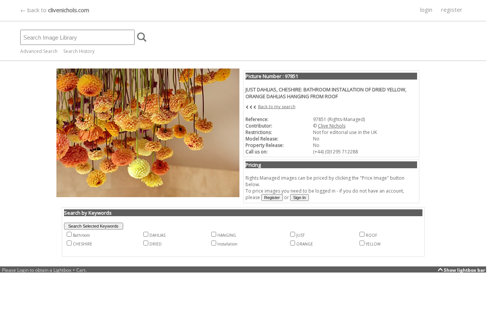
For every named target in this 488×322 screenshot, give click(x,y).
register (451, 9)
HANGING (226, 235)
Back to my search (276, 106)
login (426, 9)
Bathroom (81, 235)
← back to (54, 10)
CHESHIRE (82, 244)
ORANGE (304, 244)
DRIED (155, 244)
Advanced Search (39, 51)
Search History (79, 51)
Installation (227, 244)
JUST (300, 235)
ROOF (371, 235)
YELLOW (373, 244)
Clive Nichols (331, 126)
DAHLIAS (157, 235)
